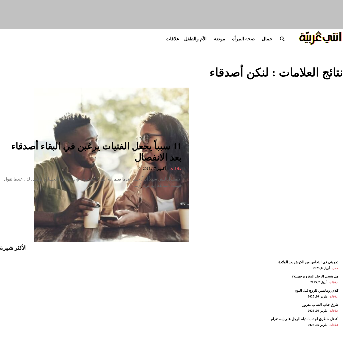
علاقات (175, 169)
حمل (335, 268)
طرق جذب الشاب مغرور (320, 305)
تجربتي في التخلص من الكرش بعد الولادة (308, 262)
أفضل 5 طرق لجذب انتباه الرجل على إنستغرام (304, 319)
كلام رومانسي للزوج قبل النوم (316, 290)
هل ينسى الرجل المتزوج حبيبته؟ (315, 276)
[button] (282, 39)
